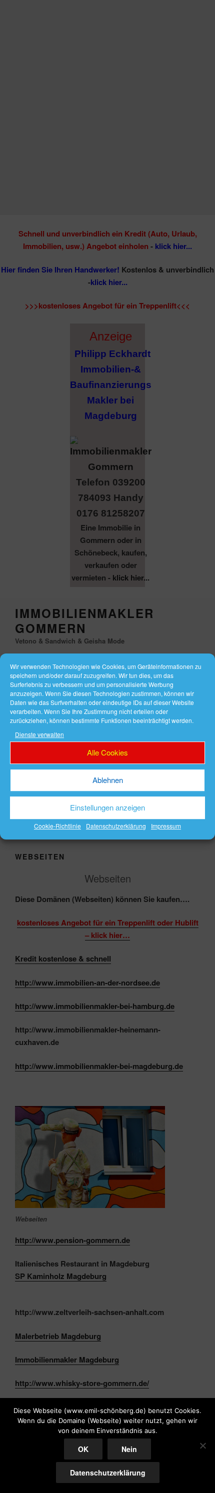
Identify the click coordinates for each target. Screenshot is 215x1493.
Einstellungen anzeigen (107, 807)
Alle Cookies (107, 753)
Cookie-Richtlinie (57, 826)
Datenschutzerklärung (116, 826)
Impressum (166, 826)
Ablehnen (107, 780)
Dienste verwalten (39, 734)
